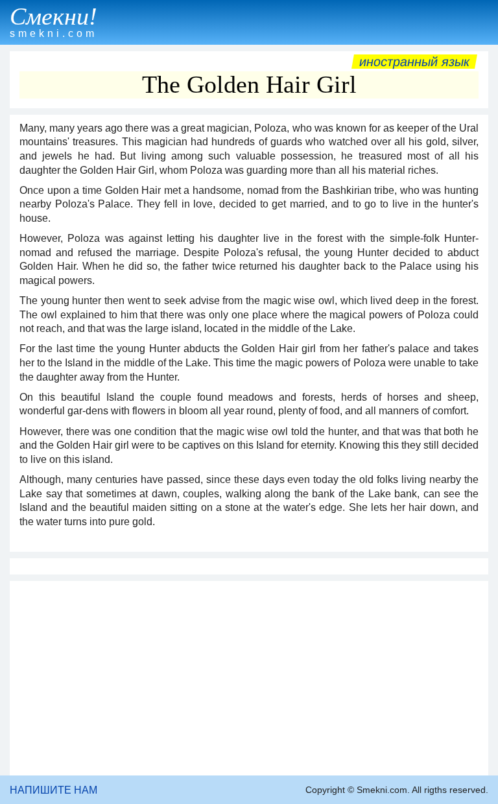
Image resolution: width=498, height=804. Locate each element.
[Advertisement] (249, 678)
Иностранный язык (414, 61)
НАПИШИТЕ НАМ (53, 790)
